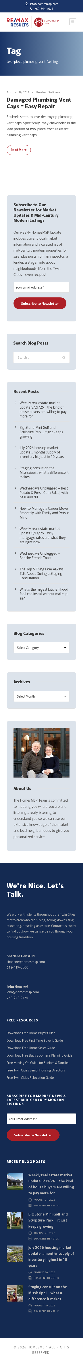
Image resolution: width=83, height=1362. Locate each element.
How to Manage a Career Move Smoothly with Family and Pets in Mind (44, 512)
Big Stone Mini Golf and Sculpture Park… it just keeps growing (41, 432)
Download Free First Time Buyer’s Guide (35, 1040)
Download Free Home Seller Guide (31, 1047)
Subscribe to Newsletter (40, 303)
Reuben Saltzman (49, 92)
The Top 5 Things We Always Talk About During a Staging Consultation (42, 573)
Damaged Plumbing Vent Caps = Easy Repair (39, 102)
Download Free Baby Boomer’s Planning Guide (39, 1055)
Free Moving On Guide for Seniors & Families (38, 1062)
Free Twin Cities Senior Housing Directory (36, 1070)
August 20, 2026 (44, 1272)
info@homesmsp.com (44, 4)
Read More (19, 149)
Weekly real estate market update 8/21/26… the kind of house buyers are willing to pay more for (43, 409)
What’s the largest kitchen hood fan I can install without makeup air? (44, 593)
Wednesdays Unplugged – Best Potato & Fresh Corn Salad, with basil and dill (44, 492)
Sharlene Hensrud (21, 955)
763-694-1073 (44, 8)
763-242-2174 (17, 997)
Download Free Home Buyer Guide (31, 1032)
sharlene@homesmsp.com (26, 961)
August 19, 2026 (44, 1305)
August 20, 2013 (18, 92)
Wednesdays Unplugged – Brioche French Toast (40, 555)
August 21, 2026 (44, 1199)
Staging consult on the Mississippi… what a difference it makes (44, 472)
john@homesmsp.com (23, 991)
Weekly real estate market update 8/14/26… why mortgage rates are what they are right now (43, 535)
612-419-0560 (17, 967)
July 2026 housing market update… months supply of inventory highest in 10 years (42, 452)
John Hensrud (17, 986)
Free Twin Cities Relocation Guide (30, 1077)
